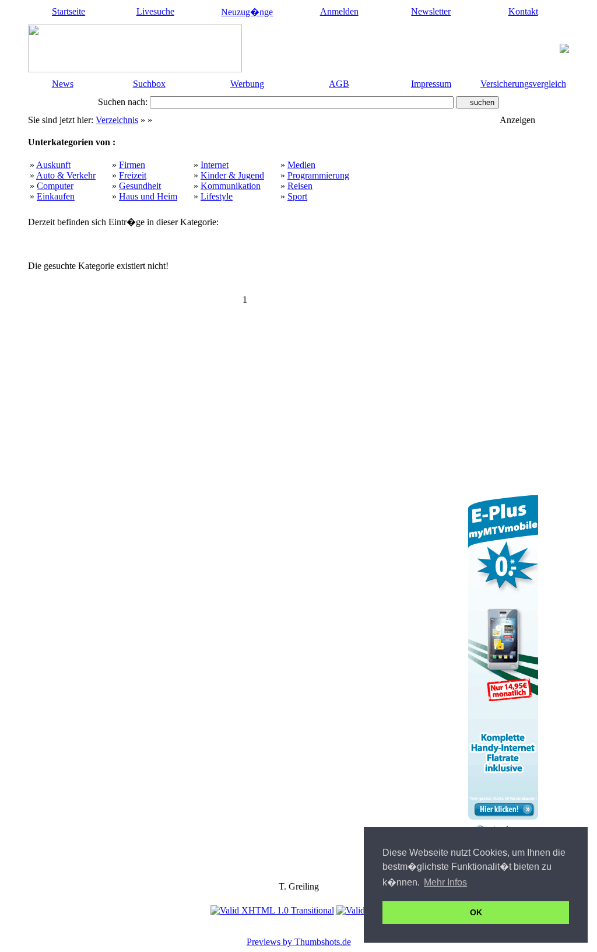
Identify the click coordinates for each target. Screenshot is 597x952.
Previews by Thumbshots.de (299, 942)
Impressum (431, 84)
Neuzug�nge (247, 12)
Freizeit (132, 175)
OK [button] (476, 912)
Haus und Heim (148, 196)
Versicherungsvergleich (523, 84)
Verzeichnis (117, 120)
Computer (55, 186)
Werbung (247, 84)
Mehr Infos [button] (445, 882)
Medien (301, 165)
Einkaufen (56, 196)
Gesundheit (140, 186)
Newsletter (431, 11)
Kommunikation (231, 186)
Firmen (132, 165)
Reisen (299, 186)
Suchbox (149, 84)
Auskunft (53, 165)
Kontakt (523, 11)
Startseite (68, 11)
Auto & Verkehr (66, 175)
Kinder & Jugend (232, 175)
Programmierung (318, 175)
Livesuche (155, 11)
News (62, 84)
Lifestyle (217, 196)
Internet (215, 165)
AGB (339, 84)
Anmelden (339, 11)
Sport (297, 196)
